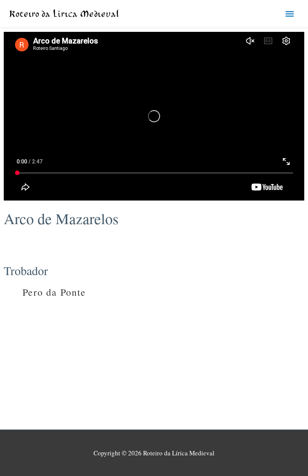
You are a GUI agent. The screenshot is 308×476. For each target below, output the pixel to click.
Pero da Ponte (54, 292)
